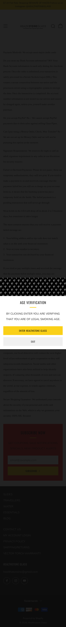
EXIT (33, 341)
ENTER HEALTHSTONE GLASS (33, 330)
